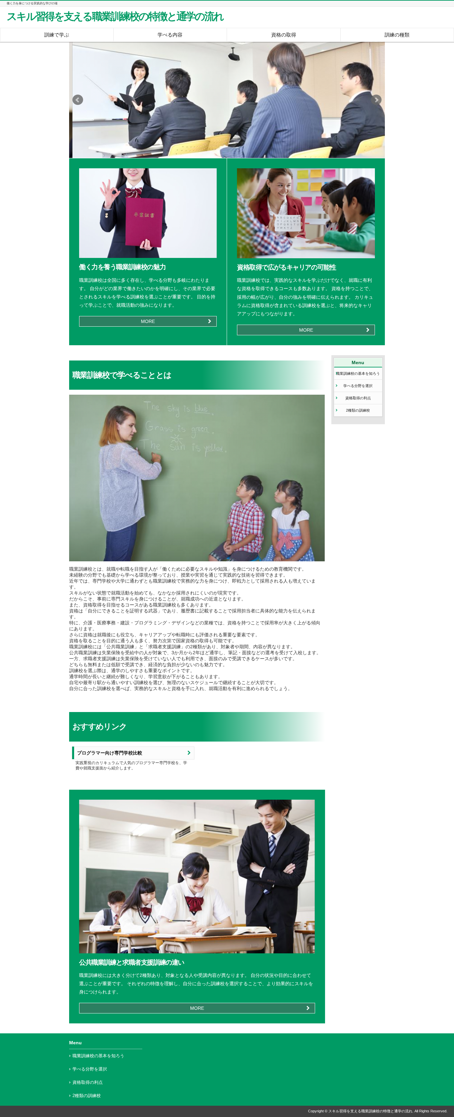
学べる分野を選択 (358, 386)
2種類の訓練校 (358, 410)
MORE (148, 321)
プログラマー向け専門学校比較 (109, 753)
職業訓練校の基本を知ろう (358, 373)
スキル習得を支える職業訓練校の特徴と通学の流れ (115, 16)
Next (376, 100)
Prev (77, 100)
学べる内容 (170, 35)
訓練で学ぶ (56, 35)
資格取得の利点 (358, 398)
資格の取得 (283, 35)
